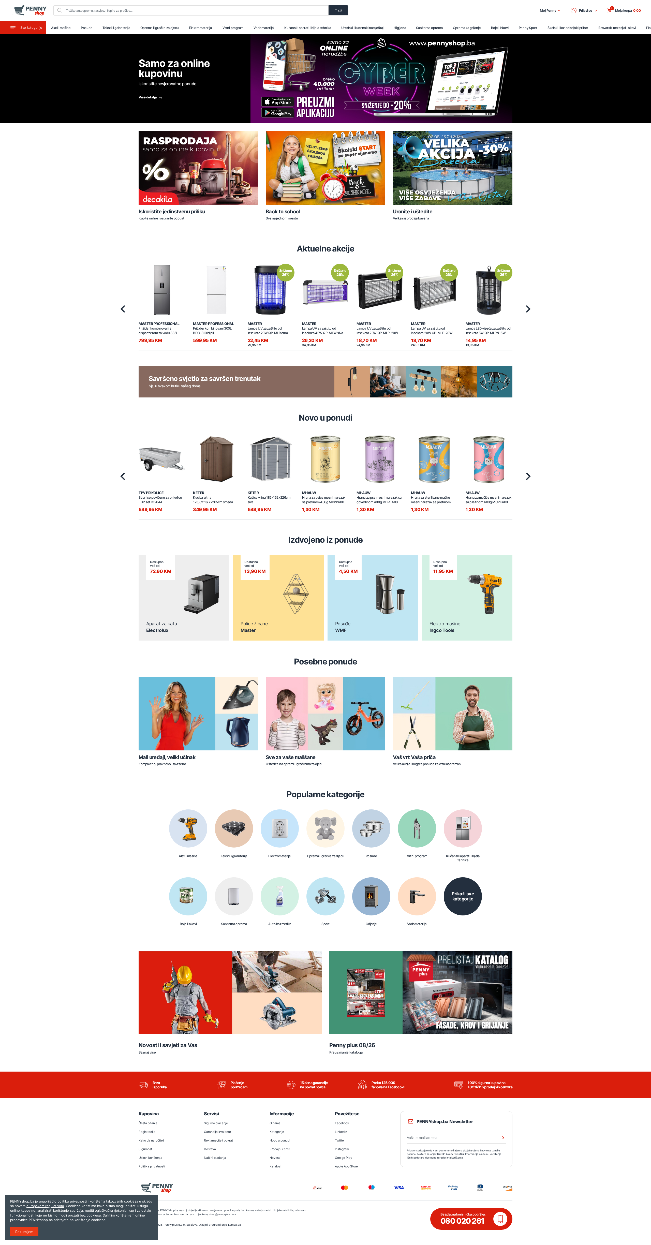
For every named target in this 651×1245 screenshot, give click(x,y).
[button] (584, 10)
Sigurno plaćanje (216, 1123)
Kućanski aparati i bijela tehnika (307, 28)
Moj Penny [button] (548, 10)
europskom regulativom (45, 1206)
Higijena (400, 28)
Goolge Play (343, 1158)
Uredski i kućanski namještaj (362, 28)
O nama (275, 1123)
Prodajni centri (280, 1149)
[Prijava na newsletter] (500, 1138)
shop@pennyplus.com (222, 1214)
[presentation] (122, 309)
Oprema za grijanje (467, 28)
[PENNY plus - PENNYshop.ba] (29, 10)
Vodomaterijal (264, 28)
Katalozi (275, 1166)
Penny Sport (528, 28)
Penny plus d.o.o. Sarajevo (180, 1224)
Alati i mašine (61, 28)
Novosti (275, 1158)
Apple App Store (346, 1166)
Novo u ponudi (280, 1140)
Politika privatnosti (152, 1166)
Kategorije (277, 1132)
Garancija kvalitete (217, 1132)
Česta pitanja (148, 1123)
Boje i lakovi (500, 28)
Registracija (147, 1132)
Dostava (210, 1149)
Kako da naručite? (151, 1140)
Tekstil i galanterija (116, 28)
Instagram (342, 1149)
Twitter (340, 1140)
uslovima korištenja (451, 1157)
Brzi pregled (162, 287)
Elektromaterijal (200, 28)
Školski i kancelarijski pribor (568, 28)
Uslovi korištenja (150, 1158)
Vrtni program (233, 28)
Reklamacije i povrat (218, 1140)
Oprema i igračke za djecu (159, 28)
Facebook (342, 1123)
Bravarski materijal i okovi (617, 28)
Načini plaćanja (215, 1158)
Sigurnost (145, 1149)
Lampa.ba (234, 1224)
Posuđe (87, 28)
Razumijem (24, 1231)
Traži (338, 10)
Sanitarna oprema (429, 28)
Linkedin (341, 1132)
